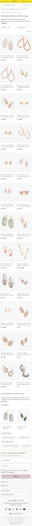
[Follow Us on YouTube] (24, 509)
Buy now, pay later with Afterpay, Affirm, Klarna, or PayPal (13, 9)
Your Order (5, 490)
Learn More (19, 504)
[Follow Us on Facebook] (9, 509)
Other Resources (7, 494)
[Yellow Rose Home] (14, 1)
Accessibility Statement (19, 517)
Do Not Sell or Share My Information (16, 521)
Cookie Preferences (18, 519)
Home (2, 12)
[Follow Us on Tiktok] (20, 509)
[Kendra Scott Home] (4, 1)
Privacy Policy (11, 472)
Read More (4, 23)
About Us (4, 482)
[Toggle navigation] (30, 5)
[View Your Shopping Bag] (27, 5)
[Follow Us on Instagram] (6, 509)
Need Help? (5, 485)
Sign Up (16, 476)
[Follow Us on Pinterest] (16, 509)
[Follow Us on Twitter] (13, 509)
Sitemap (10, 519)
